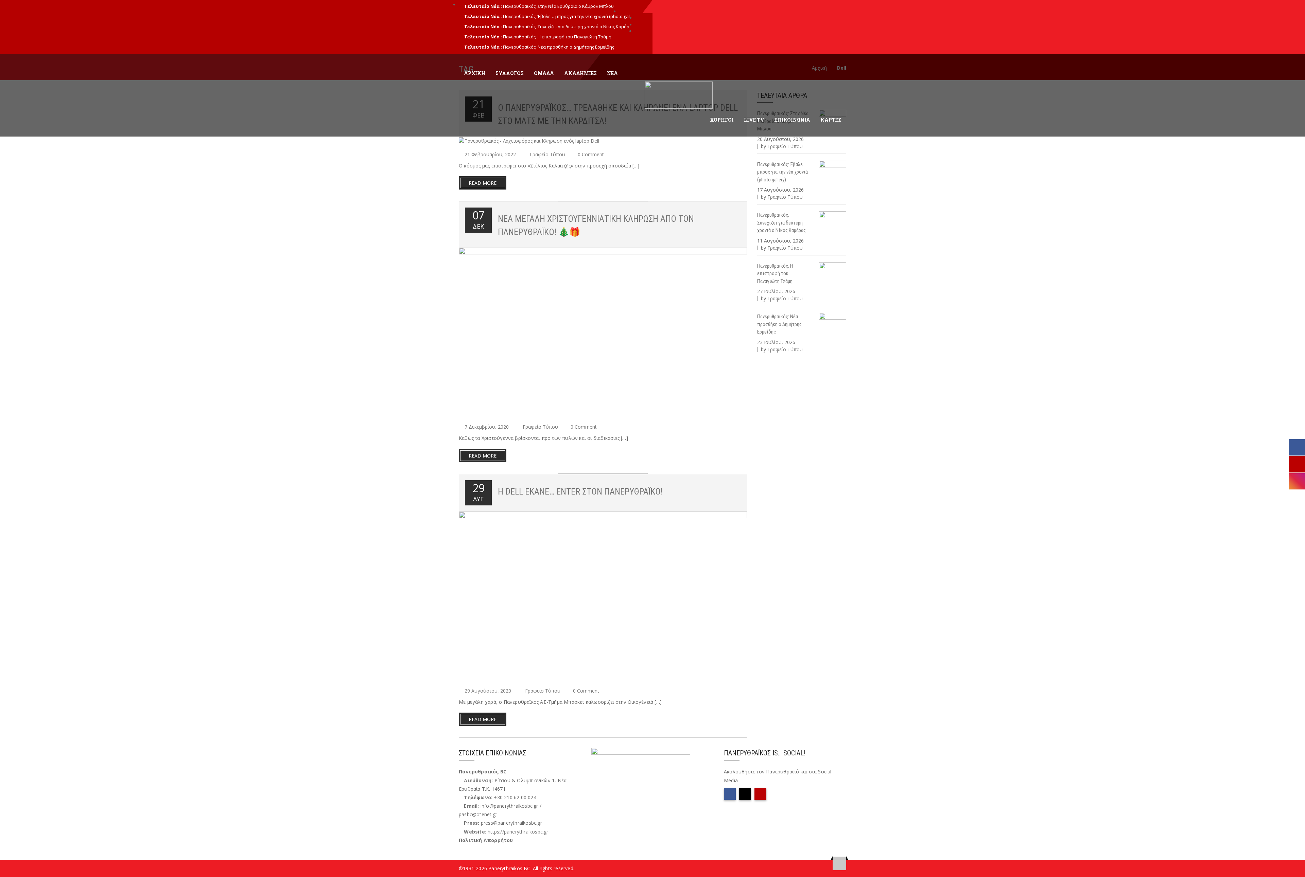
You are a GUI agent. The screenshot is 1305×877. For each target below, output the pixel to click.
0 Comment (591, 154)
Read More (483, 183)
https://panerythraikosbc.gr (518, 831)
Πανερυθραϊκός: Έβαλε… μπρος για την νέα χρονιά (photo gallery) (782, 172)
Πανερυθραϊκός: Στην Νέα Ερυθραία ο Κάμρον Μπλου (558, 6)
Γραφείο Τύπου (547, 154)
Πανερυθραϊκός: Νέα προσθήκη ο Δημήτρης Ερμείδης (558, 47)
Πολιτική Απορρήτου (486, 840)
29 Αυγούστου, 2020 (488, 690)
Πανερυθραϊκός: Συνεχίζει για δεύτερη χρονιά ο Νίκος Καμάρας (781, 222)
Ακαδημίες (580, 73)
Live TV (754, 120)
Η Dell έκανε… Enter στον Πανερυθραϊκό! (580, 491)
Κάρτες (830, 120)
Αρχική (474, 73)
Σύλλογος (509, 73)
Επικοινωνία (792, 120)
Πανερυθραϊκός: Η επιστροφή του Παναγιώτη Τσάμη (557, 37)
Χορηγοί (722, 120)
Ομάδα (544, 73)
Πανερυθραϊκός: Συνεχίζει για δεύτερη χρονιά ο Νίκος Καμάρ (566, 26)
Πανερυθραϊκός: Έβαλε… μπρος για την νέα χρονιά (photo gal (566, 16)
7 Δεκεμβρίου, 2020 (487, 427)
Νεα (612, 73)
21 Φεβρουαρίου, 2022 (490, 154)
